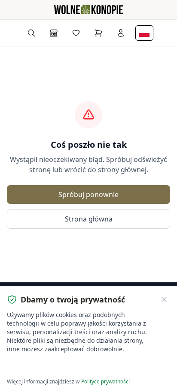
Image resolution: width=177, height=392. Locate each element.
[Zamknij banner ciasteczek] (164, 299)
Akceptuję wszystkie (38, 366)
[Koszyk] (98, 33)
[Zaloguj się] (120, 33)
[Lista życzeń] (76, 33)
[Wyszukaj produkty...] (31, 33)
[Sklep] (53, 33)
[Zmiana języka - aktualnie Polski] (144, 33)
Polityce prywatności (105, 381)
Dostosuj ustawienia (105, 366)
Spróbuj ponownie (88, 194)
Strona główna (89, 219)
